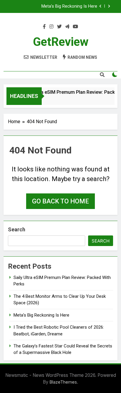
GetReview (60, 42)
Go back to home (60, 201)
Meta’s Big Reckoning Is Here (69, 6)
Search (16, 229)
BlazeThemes (63, 381)
